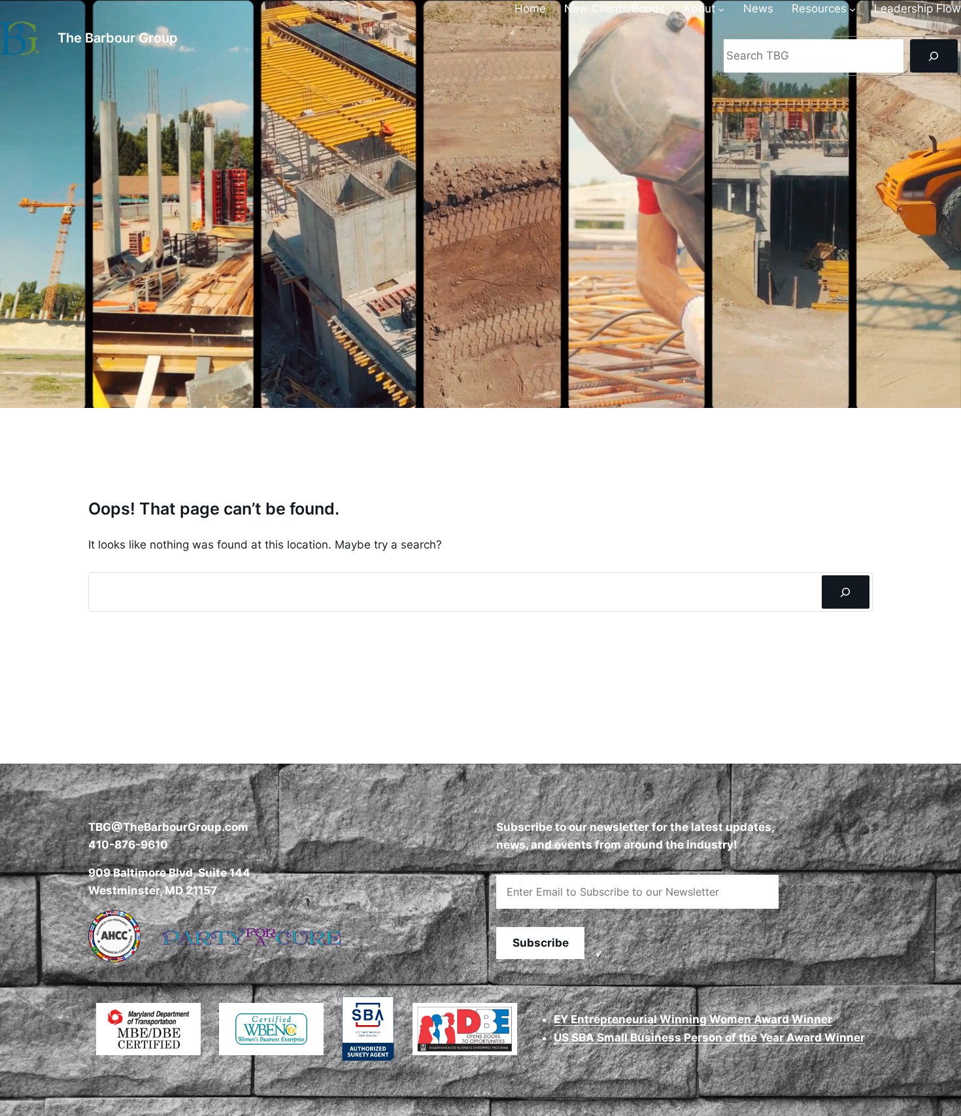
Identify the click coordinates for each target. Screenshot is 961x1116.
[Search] (934, 56)
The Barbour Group (118, 38)
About (699, 8)
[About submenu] (721, 9)
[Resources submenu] (852, 9)
